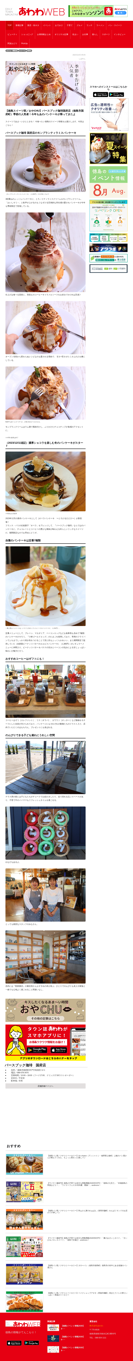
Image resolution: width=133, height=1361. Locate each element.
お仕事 (85, 34)
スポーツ (106, 34)
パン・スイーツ (115, 25)
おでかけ (59, 25)
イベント (47, 25)
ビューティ (12, 34)
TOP (10, 25)
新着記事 (19, 25)
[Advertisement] (45, 1114)
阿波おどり (12, 43)
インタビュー (119, 34)
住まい (75, 34)
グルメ (79, 25)
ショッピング (27, 34)
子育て (70, 25)
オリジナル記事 (61, 34)
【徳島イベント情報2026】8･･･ (73, 1327)
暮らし (95, 34)
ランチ (89, 25)
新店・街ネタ (33, 25)
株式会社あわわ (96, 1326)
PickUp (24, 43)
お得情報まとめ (44, 34)
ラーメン (100, 25)
